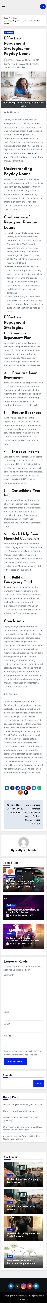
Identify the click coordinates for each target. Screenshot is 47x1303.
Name (7, 1012)
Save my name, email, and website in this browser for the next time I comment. (23, 1053)
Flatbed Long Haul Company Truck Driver (23, 1104)
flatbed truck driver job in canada (19, 1111)
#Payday (21, 67)
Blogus (37, 1296)
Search (7, 1075)
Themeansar (23, 1299)
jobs (10, 1175)
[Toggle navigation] (3, 6)
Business (9, 33)
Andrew (13, 887)
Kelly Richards (17, 60)
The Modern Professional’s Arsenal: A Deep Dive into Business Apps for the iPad (20, 884)
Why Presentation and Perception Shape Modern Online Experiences (21, 1263)
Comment (9, 975)
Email (7, 1024)
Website (7, 1036)
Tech (10, 1256)
